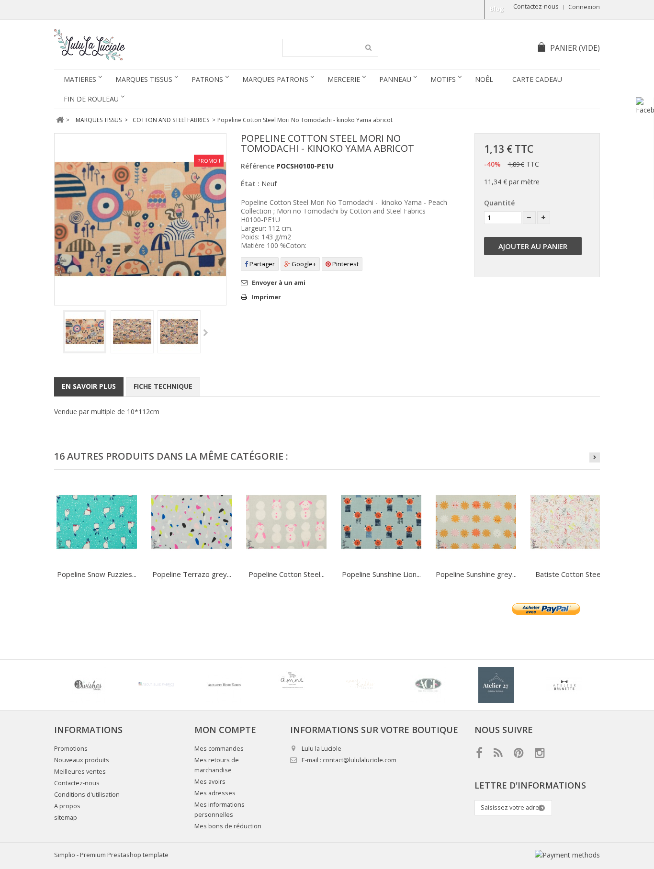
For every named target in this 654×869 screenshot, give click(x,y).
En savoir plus (89, 386)
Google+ (303, 264)
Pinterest (345, 264)
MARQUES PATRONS (275, 79)
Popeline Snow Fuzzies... (96, 574)
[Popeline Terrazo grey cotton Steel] (191, 521)
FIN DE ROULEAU (91, 98)
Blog (497, 9)
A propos (67, 806)
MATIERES (80, 79)
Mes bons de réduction (227, 826)
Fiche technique (163, 386)
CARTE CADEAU (537, 79)
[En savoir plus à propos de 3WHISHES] (88, 685)
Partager (261, 264)
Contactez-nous (536, 6)
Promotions (71, 749)
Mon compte (225, 729)
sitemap (65, 817)
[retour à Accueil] (60, 120)
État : (250, 183)
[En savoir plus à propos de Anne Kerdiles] (360, 685)
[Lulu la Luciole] (144, 44)
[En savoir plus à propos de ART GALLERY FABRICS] (428, 685)
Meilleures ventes (80, 771)
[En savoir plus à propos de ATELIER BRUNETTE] (564, 685)
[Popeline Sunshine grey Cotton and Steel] (476, 521)
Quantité (499, 202)
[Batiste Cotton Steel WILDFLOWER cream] (570, 521)
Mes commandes (219, 749)
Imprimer (266, 297)
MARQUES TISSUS (143, 79)
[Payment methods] (567, 854)
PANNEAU (395, 79)
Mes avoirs (210, 782)
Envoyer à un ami (278, 282)
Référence (257, 165)
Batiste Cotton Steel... (571, 574)
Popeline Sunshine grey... (476, 574)
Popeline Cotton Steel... (286, 574)
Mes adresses (215, 793)
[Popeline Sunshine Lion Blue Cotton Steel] (381, 521)
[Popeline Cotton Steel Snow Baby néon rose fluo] (286, 521)
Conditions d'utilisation (87, 794)
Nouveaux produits (81, 760)
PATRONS (207, 79)
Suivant (205, 333)
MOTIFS (443, 79)
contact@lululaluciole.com (359, 760)
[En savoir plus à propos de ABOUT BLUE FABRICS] (156, 685)
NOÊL (484, 79)
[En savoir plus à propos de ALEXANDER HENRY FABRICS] (224, 685)
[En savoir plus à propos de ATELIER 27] (496, 685)
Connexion (584, 7)
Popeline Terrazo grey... (191, 574)
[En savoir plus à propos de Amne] (292, 685)
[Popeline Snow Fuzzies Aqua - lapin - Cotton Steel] (96, 521)
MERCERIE (343, 79)
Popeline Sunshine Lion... (381, 574)
